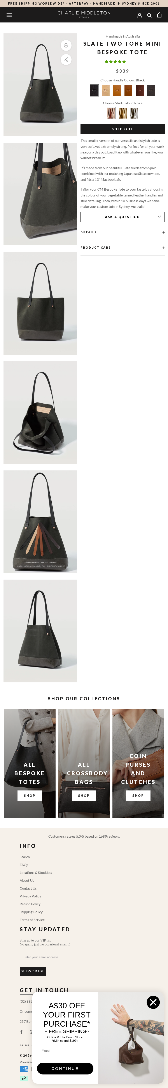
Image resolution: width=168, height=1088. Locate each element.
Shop (29, 795)
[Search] (149, 15)
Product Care (95, 247)
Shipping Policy (31, 912)
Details (88, 232)
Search (25, 857)
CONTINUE (65, 1068)
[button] (115, 61)
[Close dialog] (153, 1002)
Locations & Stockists (36, 872)
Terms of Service (32, 920)
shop (84, 795)
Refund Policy (30, 904)
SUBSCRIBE (33, 971)
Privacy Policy (30, 896)
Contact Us (28, 888)
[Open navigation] (9, 15)
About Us (27, 880)
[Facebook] (21, 1031)
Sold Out (122, 129)
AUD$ (25, 1045)
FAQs (24, 864)
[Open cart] (159, 14)
